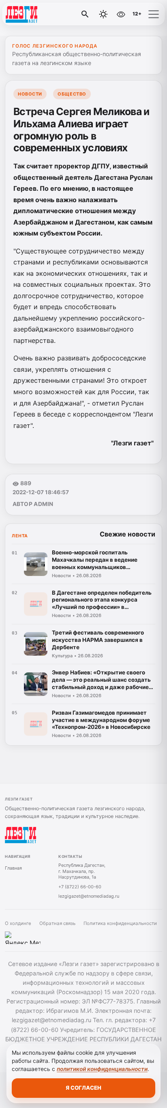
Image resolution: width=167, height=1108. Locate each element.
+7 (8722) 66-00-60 (79, 887)
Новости (30, 94)
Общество (72, 94)
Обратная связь (57, 923)
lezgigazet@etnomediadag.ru (88, 896)
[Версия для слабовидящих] (121, 14)
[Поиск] (85, 14)
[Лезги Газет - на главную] (40, 14)
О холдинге (18, 923)
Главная (13, 868)
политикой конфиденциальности (102, 1069)
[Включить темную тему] (103, 14)
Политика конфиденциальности (120, 923)
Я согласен (83, 1087)
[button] (153, 14)
